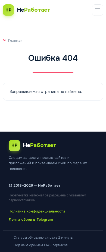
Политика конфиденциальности (37, 211)
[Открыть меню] (97, 10)
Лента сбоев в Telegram (31, 219)
